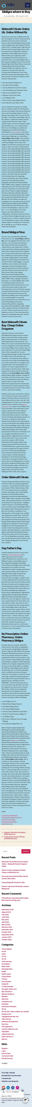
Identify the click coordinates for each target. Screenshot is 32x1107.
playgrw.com (6, 1014)
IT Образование (7, 986)
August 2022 (6, 912)
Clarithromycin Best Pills (9, 822)
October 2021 (6, 932)
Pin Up (4, 1009)
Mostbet (4, 996)
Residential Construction (11, 1076)
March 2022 (6, 924)
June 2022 (5, 917)
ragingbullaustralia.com (10, 1016)
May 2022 (5, 919)
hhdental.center (14, 740)
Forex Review (6, 981)
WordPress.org (7, 1058)
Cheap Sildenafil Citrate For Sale (13, 882)
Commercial (6, 1078)
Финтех (4, 1039)
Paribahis (5, 1004)
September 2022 (8, 909)
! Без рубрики (7, 949)
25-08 (4, 959)
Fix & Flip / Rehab (8, 1073)
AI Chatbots (6, 964)
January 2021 (6, 937)
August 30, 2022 (23, 16)
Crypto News (6, 976)
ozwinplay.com (7, 1001)
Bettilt (4, 971)
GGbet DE (5, 984)
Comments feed (7, 1056)
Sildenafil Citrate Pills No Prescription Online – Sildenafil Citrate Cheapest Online (15, 864)
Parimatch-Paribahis (9, 1006)
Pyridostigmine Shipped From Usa (12, 818)
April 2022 (5, 922)
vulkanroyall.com (8, 1034)
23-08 (4, 956)
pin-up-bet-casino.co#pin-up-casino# (15, 1011)
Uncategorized (7, 1026)
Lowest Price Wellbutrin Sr (10, 815)
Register (5, 1048)
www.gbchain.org (17, 132)
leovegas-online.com (9, 989)
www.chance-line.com (14, 555)
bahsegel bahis (7, 969)
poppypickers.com (7, 824)
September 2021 (7, 934)
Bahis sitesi (6, 966)
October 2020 (7, 939)
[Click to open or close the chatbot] (25, 1100)
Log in (4, 1051)
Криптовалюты (7, 1036)
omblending (11, 16)
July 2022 (5, 914)
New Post (5, 999)
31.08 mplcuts (7, 961)
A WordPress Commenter (11, 898)
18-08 (4, 951)
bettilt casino (6, 974)
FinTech (4, 979)
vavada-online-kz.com (10, 1029)
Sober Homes (6, 1019)
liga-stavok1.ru (7, 991)
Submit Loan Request (10, 1081)
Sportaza (5, 1024)
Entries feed (6, 1053)
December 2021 (7, 929)
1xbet (3, 954)
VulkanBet (5, 1031)
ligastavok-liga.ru (8, 994)
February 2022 (7, 927)
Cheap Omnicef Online (8, 820)
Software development (10, 1021)
